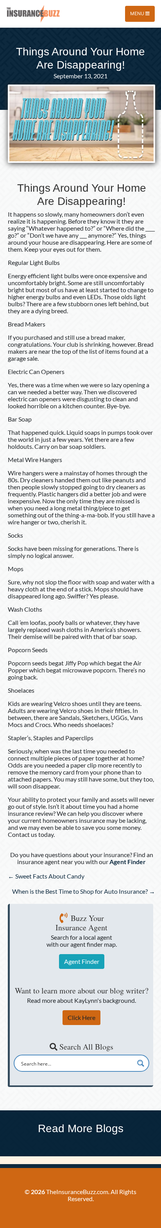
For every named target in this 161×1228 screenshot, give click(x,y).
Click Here (81, 1017)
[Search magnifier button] (140, 1063)
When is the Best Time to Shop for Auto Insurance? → (83, 891)
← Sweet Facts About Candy (46, 876)
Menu (137, 13)
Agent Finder (81, 961)
